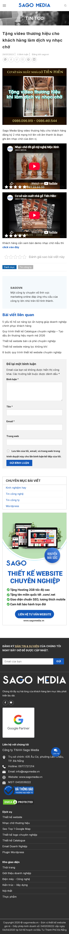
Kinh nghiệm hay (16, 487)
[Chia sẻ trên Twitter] (17, 59)
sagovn (45, 54)
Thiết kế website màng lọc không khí (24, 346)
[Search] (65, 5)
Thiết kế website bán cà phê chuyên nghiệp (29, 341)
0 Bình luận (22, 54)
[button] (4, 5)
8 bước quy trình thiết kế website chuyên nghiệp (31, 352)
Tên (9, 406)
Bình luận (12, 379)
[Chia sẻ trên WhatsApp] (5, 59)
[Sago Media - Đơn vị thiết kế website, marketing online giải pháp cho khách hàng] (34, 6)
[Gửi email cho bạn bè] (22, 59)
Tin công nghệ (14, 493)
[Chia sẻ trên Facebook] (11, 59)
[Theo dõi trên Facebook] (5, 702)
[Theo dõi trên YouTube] (11, 702)
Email (10, 421)
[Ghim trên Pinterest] (28, 59)
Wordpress (12, 506)
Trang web (12, 436)
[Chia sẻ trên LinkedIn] (34, 59)
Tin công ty (26, 267)
